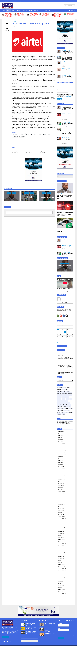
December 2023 (61, 495)
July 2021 (59, 554)
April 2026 (60, 439)
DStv (65, 395)
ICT (71, 399)
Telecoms (8, 10)
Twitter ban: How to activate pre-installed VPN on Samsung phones (31, 624)
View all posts (64, 302)
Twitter (63, 414)
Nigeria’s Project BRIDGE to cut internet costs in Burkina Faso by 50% (34, 14)
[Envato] (58, 315)
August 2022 (60, 527)
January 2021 (60, 566)
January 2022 (60, 541)
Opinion (40, 10)
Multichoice (65, 406)
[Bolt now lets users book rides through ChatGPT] (52, 14)
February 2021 (61, 564)
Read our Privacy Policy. (67, 96)
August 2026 (60, 431)
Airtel (68, 387)
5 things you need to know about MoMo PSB (31, 628)
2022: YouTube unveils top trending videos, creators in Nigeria (31, 632)
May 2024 (60, 485)
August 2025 (60, 456)
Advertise (11, 1)
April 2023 (60, 512)
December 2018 (61, 593)
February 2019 (61, 589)
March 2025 (60, 466)
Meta (62, 400)
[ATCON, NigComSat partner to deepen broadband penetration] (42, 634)
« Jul (57, 342)
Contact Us (15, 1)
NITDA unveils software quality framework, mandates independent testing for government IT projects (71, 15)
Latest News (9, 193)
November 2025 (61, 450)
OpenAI (66, 408)
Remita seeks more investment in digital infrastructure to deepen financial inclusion (66, 140)
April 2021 (60, 560)
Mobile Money (67, 402)
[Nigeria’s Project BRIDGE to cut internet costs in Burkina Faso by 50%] (28, 14)
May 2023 (60, 510)
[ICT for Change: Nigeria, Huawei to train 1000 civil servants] (42, 629)
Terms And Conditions (28, 1)
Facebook (59, 397)
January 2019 (60, 591)
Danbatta (70, 393)
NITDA (62, 408)
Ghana (67, 397)
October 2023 (60, 500)
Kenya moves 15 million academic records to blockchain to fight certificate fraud (46, 15)
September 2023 (61, 502)
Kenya (58, 400)
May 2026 (60, 437)
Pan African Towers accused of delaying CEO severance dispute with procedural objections (67, 71)
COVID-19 (59, 393)
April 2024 (60, 487)
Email (58, 89)
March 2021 (60, 562)
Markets (36, 10)
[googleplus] (61, 315)
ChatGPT (67, 391)
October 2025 (60, 452)
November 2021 (61, 545)
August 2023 (60, 504)
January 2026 (60, 445)
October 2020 (60, 572)
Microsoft (66, 400)
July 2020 (59, 579)
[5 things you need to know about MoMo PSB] (23, 628)
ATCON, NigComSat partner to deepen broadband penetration (50, 634)
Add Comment (7, 25)
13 (65, 332)
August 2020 (60, 577)
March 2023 (60, 514)
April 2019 (60, 587)
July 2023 (59, 506)
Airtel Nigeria (65, 389)
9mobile (60, 387)
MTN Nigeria (59, 406)
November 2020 (61, 570)
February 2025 (61, 468)
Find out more (5, 636)
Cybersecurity (64, 393)
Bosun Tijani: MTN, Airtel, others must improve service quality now (9, 14)
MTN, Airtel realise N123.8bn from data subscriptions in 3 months (46, 149)
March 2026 (60, 441)
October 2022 (60, 522)
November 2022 (61, 520)
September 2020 (61, 574)
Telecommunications (68, 412)
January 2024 (60, 493)
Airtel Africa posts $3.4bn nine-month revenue (31, 149)
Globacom (59, 399)
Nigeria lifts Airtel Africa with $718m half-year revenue (17, 149)
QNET (58, 410)
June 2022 (60, 531)
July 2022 (59, 529)
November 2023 (61, 497)
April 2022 (60, 535)
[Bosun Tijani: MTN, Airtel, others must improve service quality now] (3, 14)
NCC (69, 406)
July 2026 (59, 433)
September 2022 (61, 525)
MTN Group (68, 404)
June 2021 (60, 556)
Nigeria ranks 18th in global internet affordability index (50, 624)
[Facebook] (64, 315)
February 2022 (61, 539)
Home (3, 1)
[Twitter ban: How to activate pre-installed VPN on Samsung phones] (23, 624)
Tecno (62, 412)
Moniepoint (59, 404)
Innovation (31, 10)
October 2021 (60, 547)
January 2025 (60, 470)
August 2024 (60, 479)
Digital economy (60, 395)
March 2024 (60, 489)
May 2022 (60, 533)
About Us (6, 1)
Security (62, 410)
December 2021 (61, 543)
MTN (63, 404)
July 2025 (59, 458)
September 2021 (61, 550)
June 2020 (60, 581)
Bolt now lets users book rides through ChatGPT (58, 14)
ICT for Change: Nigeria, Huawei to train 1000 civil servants (49, 629)
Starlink (58, 412)
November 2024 (61, 472)
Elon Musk (69, 395)
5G (57, 387)
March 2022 (60, 537)
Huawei (67, 399)
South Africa (67, 410)
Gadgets (13, 10)
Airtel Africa (59, 389)
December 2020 (61, 568)
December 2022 (61, 518)
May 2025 (60, 462)
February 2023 (61, 516)
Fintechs (63, 137)
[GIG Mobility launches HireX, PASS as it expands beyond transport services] (15, 15)
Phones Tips (24, 10)
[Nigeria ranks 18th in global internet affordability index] (42, 624)
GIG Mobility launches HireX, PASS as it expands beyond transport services (21, 15)
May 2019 (60, 585)
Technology (18, 10)
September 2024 (61, 477)
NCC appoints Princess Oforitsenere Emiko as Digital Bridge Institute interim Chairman (47, 196)
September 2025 (61, 454)
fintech (63, 397)
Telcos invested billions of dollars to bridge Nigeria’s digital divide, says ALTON (29, 196)
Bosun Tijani (59, 391)
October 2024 (60, 475)
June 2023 (60, 508)
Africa (65, 387)
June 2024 (60, 483)
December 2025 (61, 447)
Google (63, 399)
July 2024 (59, 481)
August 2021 (60, 552)
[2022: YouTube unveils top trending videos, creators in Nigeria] (23, 632)
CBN (64, 391)
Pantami (70, 408)
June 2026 (60, 435)
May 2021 (60, 558)
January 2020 (60, 583)
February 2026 (61, 443)
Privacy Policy (20, 1)
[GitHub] (67, 315)
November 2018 (61, 595)
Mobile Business (60, 402)
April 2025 (60, 464)
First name (59, 85)
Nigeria (58, 408)
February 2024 (61, 491)
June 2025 (60, 460)
